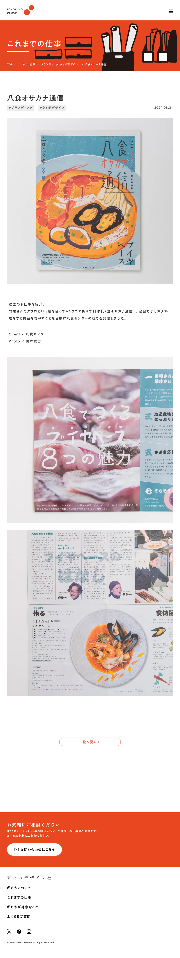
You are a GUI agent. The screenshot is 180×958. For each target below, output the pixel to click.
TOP (10, 64)
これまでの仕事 (27, 64)
